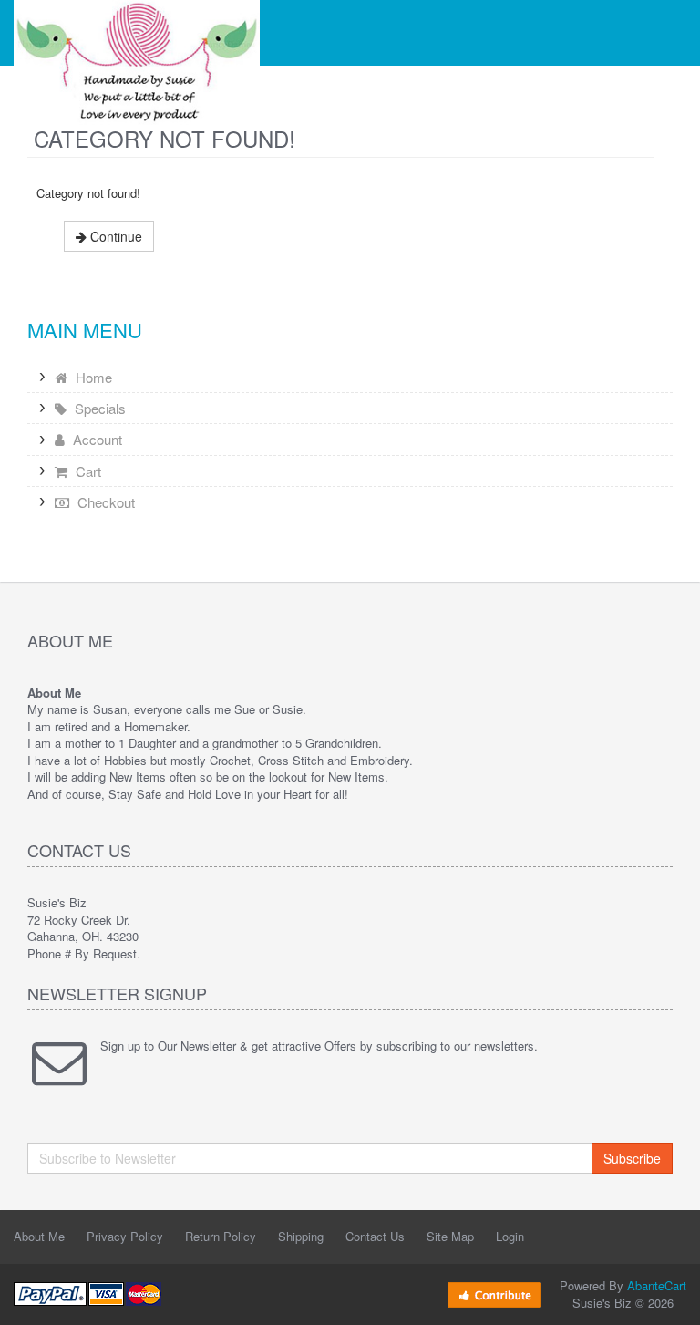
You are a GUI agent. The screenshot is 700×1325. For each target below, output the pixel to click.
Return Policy (220, 1236)
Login (510, 1236)
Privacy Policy (125, 1236)
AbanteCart (656, 1285)
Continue (114, 236)
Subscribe (632, 1158)
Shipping (301, 1236)
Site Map (450, 1236)
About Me (39, 1236)
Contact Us (375, 1236)
